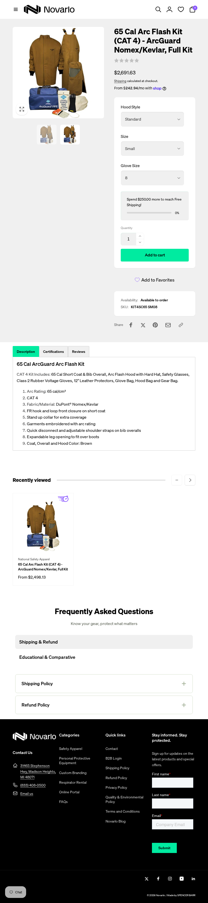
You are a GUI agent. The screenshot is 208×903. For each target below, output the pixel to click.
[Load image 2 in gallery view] (70, 134)
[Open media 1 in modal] (58, 72)
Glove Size (130, 165)
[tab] (53, 351)
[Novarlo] (34, 739)
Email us (26, 793)
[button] (15, 9)
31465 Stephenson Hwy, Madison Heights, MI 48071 (38, 771)
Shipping (120, 81)
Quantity (126, 227)
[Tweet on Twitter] (143, 324)
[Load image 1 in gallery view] (47, 134)
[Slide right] (190, 480)
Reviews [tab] (78, 351)
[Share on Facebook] (130, 324)
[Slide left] (176, 480)
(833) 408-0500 (33, 785)
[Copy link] (180, 324)
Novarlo (160, 895)
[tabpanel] (104, 404)
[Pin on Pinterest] (155, 324)
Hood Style (130, 107)
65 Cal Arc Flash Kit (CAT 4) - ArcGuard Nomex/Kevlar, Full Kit (43, 566)
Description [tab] (26, 351)
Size (124, 136)
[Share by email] (168, 325)
